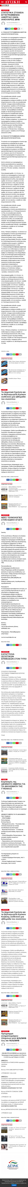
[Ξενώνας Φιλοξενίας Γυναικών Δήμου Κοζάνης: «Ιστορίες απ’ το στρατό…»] (4, 752)
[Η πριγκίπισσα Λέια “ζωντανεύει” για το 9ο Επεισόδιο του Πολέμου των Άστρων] (4, 1147)
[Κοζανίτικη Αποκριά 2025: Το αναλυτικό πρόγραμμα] (4, 498)
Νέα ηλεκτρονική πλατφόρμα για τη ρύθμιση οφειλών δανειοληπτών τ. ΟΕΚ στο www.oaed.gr (17, 371)
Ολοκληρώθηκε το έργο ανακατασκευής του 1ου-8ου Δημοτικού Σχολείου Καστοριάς (16, 900)
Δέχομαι (14, 1185)
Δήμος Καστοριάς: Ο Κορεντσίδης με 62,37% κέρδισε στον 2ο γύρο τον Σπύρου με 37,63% (17, 883)
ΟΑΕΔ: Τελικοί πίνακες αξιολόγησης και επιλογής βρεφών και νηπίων (17, 362)
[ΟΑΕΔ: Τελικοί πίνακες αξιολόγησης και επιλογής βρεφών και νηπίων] (4, 364)
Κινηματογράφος (14, 1117)
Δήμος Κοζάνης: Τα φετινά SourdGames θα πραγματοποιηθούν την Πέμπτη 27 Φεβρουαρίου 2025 (17, 489)
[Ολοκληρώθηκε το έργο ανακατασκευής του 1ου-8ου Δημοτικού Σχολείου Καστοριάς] (4, 901)
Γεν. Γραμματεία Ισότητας (16, 739)
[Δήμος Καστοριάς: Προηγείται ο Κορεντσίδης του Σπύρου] (4, 892)
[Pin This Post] (15, 28)
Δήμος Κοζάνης (14, 476)
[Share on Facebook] (6, 28)
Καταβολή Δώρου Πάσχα (15, 378)
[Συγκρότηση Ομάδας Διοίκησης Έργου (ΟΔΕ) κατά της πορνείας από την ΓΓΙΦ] (4, 770)
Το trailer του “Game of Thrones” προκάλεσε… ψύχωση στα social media (17, 1129)
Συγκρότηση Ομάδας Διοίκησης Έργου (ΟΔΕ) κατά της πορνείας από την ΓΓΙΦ (18, 769)
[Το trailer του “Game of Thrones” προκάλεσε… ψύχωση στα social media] (4, 1130)
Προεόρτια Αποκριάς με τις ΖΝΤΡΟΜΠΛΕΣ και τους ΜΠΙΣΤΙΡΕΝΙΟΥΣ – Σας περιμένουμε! (18, 505)
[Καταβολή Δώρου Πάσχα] (4, 381)
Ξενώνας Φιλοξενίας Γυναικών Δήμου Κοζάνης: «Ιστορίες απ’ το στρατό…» (18, 750)
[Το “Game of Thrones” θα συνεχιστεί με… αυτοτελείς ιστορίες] (4, 1138)
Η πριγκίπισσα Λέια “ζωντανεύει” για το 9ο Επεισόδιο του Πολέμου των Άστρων (17, 1146)
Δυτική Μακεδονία (13, 22)
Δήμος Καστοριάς (14, 871)
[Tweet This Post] (9, 28)
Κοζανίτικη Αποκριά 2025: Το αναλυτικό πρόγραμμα (16, 496)
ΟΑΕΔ (7, 351)
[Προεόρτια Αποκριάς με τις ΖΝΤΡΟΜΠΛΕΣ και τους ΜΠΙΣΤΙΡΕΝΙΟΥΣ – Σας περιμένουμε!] (4, 506)
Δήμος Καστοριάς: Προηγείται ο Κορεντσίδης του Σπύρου (16, 890)
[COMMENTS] (21, 28)
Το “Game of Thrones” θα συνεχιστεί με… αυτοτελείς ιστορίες (17, 1136)
